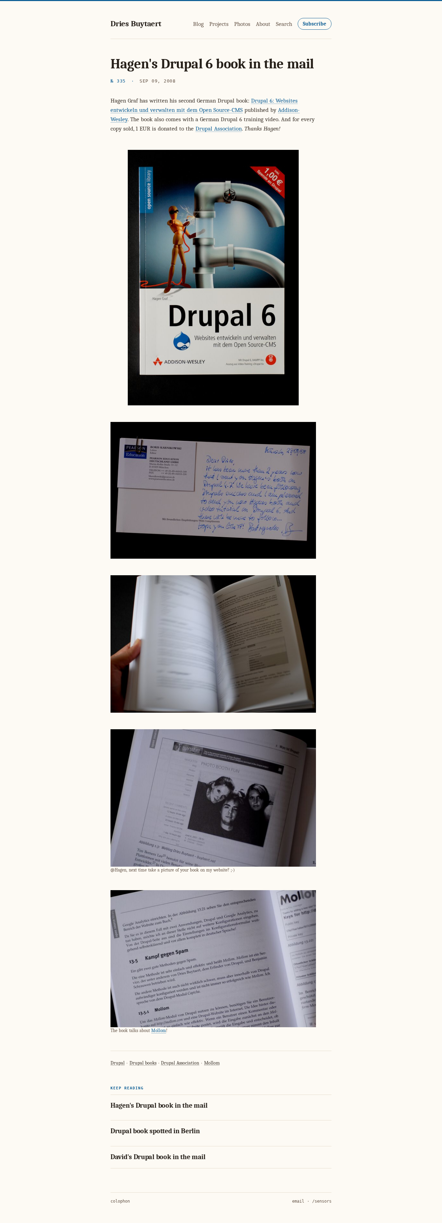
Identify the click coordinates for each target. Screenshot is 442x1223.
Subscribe (314, 24)
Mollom (158, 1030)
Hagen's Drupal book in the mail (159, 1105)
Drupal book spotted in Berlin (155, 1131)
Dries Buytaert (135, 23)
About (263, 24)
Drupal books (142, 1063)
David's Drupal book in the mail (157, 1157)
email (298, 1201)
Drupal (117, 1063)
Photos (242, 24)
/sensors (322, 1201)
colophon (120, 1201)
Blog (198, 24)
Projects (219, 24)
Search (284, 24)
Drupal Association (218, 128)
